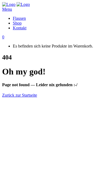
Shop (17, 23)
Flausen (19, 18)
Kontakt (19, 28)
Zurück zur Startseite (19, 95)
